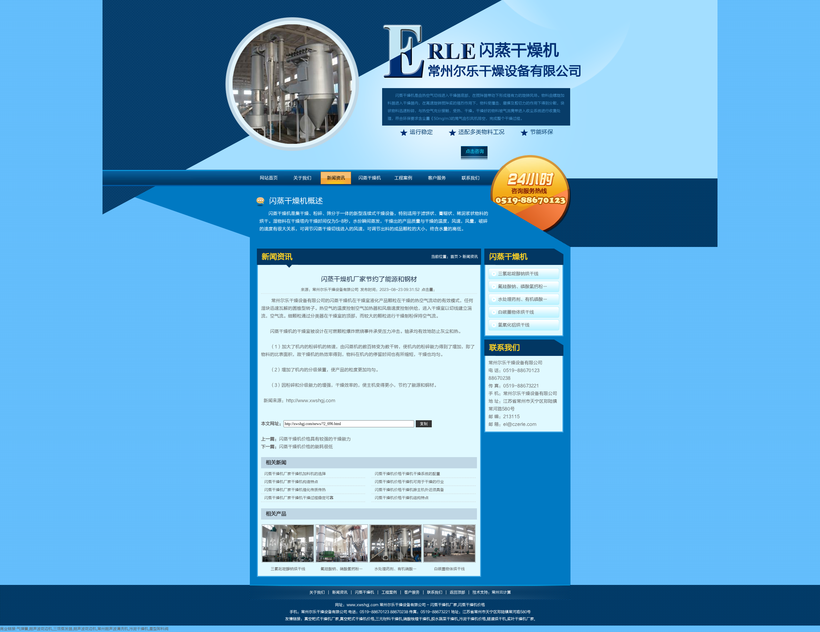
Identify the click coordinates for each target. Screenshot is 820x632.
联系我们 (471, 178)
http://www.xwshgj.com (310, 400)
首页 (454, 256)
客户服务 (437, 178)
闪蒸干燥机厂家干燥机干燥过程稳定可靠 (298, 498)
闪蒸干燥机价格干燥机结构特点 (402, 498)
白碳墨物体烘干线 (449, 569)
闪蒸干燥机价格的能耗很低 (306, 446)
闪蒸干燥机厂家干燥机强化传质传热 (295, 490)
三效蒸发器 (62, 629)
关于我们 (302, 178)
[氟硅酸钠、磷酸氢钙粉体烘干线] (342, 561)
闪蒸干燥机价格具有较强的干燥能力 (315, 439)
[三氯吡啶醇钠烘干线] (288, 561)
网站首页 (269, 178)
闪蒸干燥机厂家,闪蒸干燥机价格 (457, 605)
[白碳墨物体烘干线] (449, 561)
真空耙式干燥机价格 (357, 619)
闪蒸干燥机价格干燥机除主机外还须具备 (409, 490)
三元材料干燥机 (388, 619)
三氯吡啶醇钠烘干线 (288, 569)
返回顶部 (457, 592)
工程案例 (403, 178)
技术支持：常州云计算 (491, 592)
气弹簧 (22, 629)
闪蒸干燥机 (519, 50)
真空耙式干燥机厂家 (321, 619)
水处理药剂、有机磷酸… (395, 569)
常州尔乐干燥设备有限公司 (335, 289)
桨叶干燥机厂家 (520, 619)
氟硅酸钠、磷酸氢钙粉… (342, 569)
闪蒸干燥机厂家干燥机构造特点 (291, 482)
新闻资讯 (336, 178)
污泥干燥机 (138, 629)
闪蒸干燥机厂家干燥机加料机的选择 (295, 474)
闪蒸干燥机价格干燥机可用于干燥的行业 (409, 482)
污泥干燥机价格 (472, 619)
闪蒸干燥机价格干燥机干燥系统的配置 (407, 474)
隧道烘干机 (496, 619)
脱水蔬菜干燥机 (444, 619)
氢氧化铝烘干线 (513, 325)
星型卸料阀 (158, 629)
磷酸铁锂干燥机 (416, 619)
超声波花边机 (40, 629)
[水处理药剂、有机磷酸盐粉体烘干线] (395, 561)
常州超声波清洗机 (112, 629)
